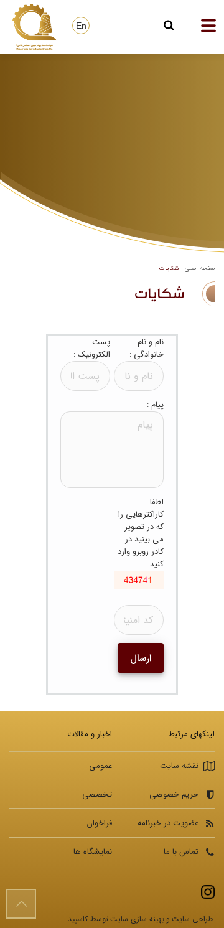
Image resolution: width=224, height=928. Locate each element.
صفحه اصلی (200, 268)
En (81, 25)
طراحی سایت (192, 919)
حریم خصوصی (173, 794)
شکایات (169, 268)
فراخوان (99, 823)
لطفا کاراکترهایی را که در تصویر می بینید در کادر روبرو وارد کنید (140, 533)
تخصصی (97, 794)
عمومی (100, 765)
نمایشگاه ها (92, 851)
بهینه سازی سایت (137, 919)
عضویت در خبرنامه (168, 823)
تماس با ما (181, 851)
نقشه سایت (179, 765)
